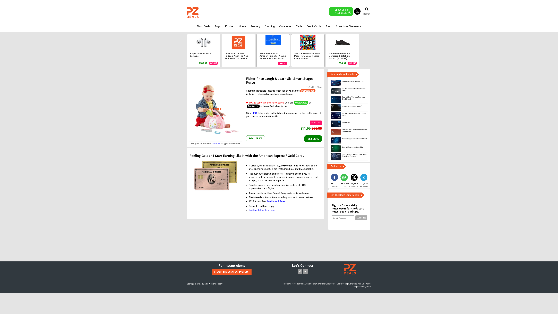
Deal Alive (255, 138)
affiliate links (216, 144)
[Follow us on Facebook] (300, 271)
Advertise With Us (356, 284)
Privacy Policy (289, 284)
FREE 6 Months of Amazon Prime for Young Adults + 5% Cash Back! (273, 56)
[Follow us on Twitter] (305, 271)
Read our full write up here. (262, 210)
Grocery (255, 26)
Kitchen (229, 26)
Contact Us (342, 284)
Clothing (270, 26)
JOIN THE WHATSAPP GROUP (232, 272)
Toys (218, 26)
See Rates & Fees (276, 201)
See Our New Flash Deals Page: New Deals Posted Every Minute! (307, 56)
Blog (328, 26)
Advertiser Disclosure (348, 26)
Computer (285, 26)
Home (242, 26)
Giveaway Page (364, 287)
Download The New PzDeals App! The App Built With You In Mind (236, 56)
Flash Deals (203, 26)
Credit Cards (313, 26)
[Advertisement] (267, 12)
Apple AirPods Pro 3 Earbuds (200, 54)
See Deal (313, 138)
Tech (299, 26)
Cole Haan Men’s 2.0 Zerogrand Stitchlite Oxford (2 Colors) (339, 56)
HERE (255, 113)
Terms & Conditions (306, 284)
